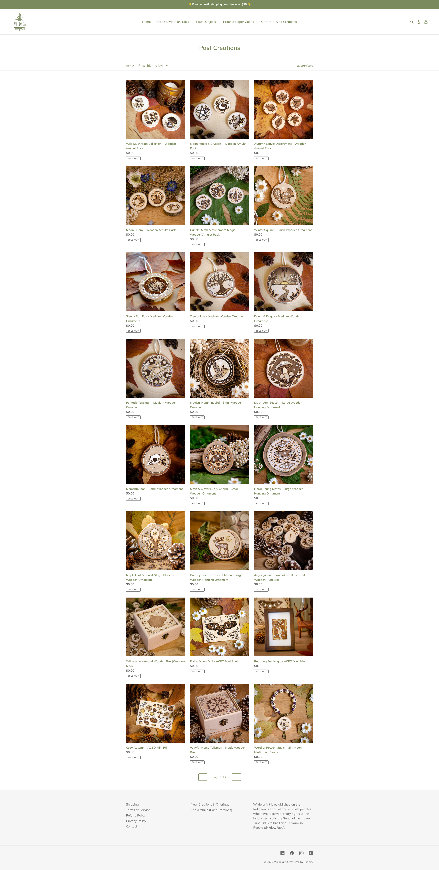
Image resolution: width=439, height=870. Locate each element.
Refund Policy (136, 815)
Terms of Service (138, 810)
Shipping (132, 804)
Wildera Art (281, 861)
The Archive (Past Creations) (211, 810)
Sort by (130, 66)
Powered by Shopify (301, 861)
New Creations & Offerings (210, 804)
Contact (131, 826)
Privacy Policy (136, 821)
